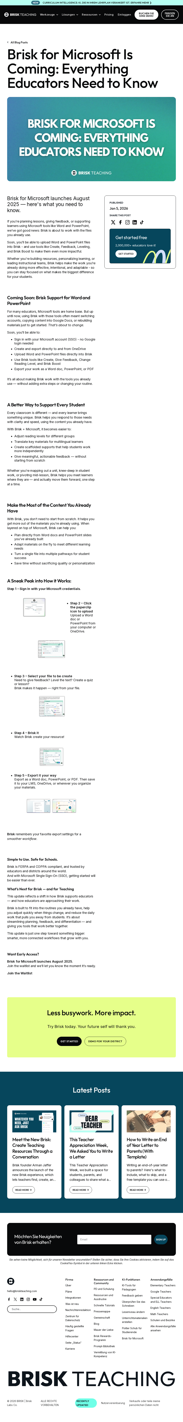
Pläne (68, 1291)
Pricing (108, 14)
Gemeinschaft (102, 1317)
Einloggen (124, 14)
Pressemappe (102, 1311)
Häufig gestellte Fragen (74, 1328)
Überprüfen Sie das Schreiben (133, 1303)
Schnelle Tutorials (104, 1305)
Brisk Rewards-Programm (103, 1338)
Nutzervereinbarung (113, 1403)
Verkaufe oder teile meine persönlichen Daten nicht (144, 1403)
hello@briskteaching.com (22, 1291)
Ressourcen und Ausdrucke (103, 1297)
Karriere (70, 1348)
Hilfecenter (71, 1336)
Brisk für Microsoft (133, 1338)
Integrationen (73, 1297)
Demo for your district (105, 1041)
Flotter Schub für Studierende (132, 1330)
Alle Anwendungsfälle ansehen (163, 1328)
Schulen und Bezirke (162, 1320)
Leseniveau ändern (133, 1311)
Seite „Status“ (73, 1342)
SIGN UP (161, 1239)
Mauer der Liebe (103, 1329)
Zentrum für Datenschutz (72, 1318)
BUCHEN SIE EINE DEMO (146, 14)
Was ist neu (72, 1303)
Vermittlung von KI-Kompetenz (105, 1354)
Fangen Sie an (170, 14)
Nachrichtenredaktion (78, 1309)
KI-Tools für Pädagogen (129, 1287)
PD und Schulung (104, 1288)
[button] (49, 14)
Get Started (126, 253)
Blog (96, 1323)
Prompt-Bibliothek (104, 1346)
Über (68, 1285)
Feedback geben (132, 1295)
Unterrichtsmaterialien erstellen (134, 1319)
